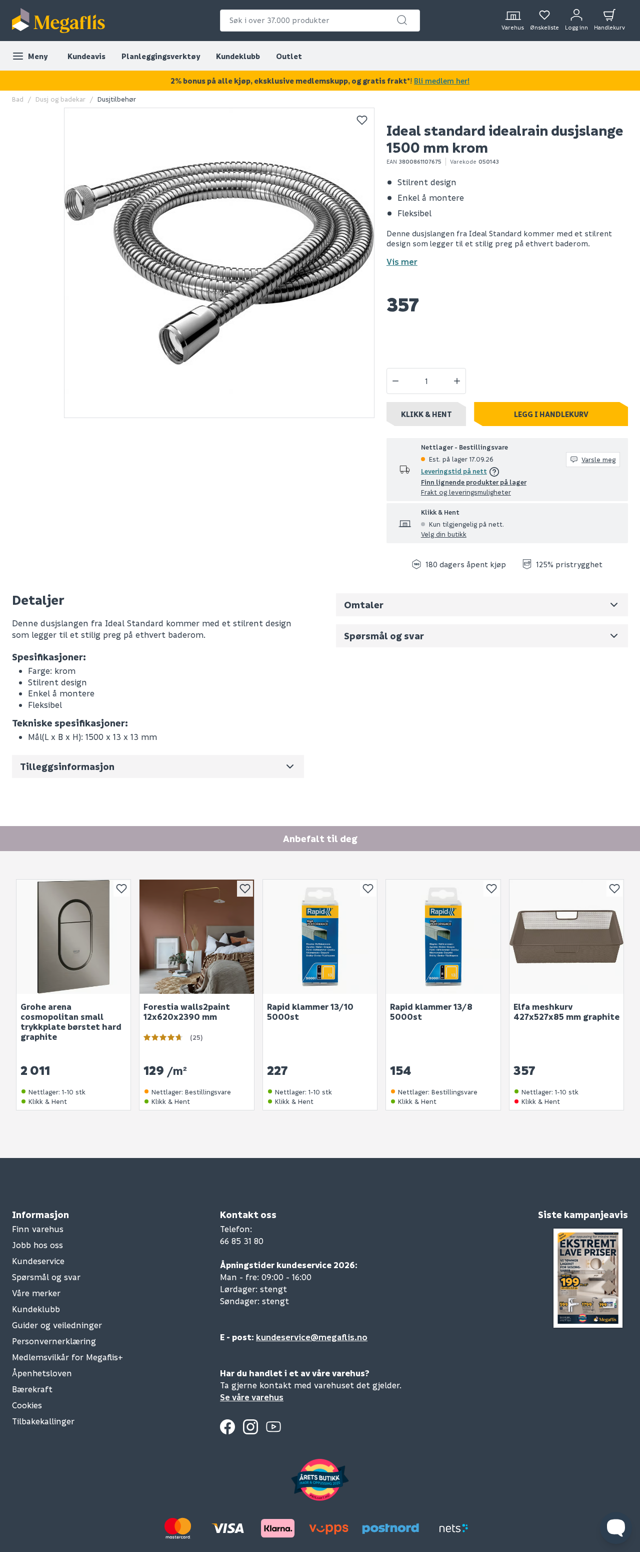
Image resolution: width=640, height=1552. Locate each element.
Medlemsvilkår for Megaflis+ (67, 1357)
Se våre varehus (252, 1397)
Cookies (27, 1405)
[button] (402, 20)
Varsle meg (599, 459)
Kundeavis (87, 56)
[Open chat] (616, 1528)
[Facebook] (227, 1426)
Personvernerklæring (54, 1341)
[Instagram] (250, 1426)
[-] (395, 381)
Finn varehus (38, 1229)
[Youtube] (273, 1426)
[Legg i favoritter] (362, 120)
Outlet (289, 56)
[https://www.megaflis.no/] (58, 20)
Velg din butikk (443, 534)
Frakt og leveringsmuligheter (466, 492)
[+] (457, 381)
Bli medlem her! (442, 81)
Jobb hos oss (37, 1245)
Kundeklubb (238, 56)
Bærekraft (32, 1389)
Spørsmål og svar (46, 1277)
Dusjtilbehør (117, 99)
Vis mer (402, 261)
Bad (18, 99)
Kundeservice (38, 1261)
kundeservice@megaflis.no (312, 1337)
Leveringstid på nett (454, 471)
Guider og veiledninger (57, 1325)
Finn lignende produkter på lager (473, 482)
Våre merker (36, 1293)
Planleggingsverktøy (161, 56)
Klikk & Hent (426, 414)
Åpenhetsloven (42, 1373)
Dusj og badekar (61, 99)
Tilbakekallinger (43, 1421)
